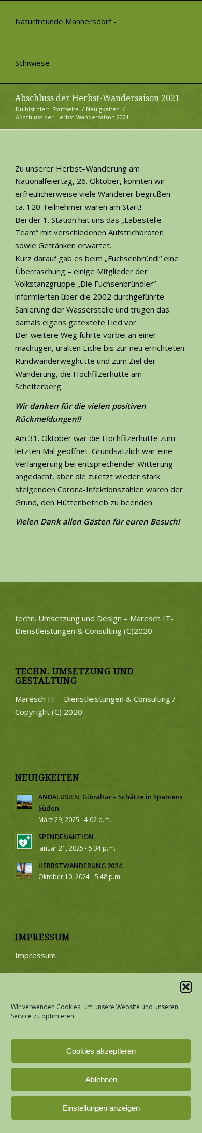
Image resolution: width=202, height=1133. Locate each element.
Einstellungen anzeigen (101, 1107)
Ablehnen (101, 1079)
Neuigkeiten (103, 109)
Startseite (65, 109)
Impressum (35, 955)
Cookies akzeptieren (101, 1050)
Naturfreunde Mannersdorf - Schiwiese (66, 42)
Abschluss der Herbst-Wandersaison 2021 (97, 98)
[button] (186, 987)
